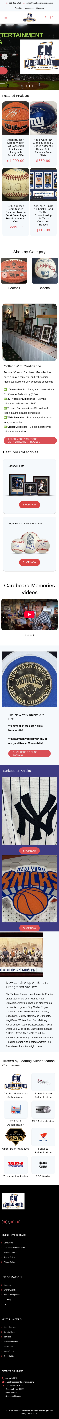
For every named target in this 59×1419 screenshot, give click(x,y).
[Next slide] (54, 57)
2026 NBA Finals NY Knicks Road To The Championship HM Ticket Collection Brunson (43, 215)
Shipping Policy (10, 1252)
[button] (6, 17)
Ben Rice (7, 1337)
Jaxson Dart (8, 1346)
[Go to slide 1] (26, 86)
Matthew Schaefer (11, 1342)
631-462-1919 (15, 3)
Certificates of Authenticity (14, 1248)
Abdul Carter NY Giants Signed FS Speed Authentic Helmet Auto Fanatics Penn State (43, 147)
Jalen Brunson (10, 1327)
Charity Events (10, 1290)
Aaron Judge (9, 1351)
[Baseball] (14, 271)
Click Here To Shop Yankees (25, 753)
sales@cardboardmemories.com (39, 3)
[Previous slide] (5, 57)
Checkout (40, 8)
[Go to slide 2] (29, 86)
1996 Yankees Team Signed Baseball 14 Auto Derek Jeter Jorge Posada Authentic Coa (15, 214)
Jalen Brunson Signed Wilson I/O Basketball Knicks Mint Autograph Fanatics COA (15, 147)
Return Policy (9, 1257)
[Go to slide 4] (33, 635)
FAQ (5, 1304)
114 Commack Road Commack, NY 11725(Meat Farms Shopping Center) (14, 1390)
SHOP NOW (29, 504)
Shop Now (29, 850)
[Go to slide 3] (32, 86)
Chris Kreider (9, 1356)
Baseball (14, 288)
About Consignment (12, 1295)
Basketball (44, 288)
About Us (18, 8)
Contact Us (8, 1243)
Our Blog (7, 1300)
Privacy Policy (9, 1262)
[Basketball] (45, 271)
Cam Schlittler (9, 1332)
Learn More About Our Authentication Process (24, 440)
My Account (29, 8)
